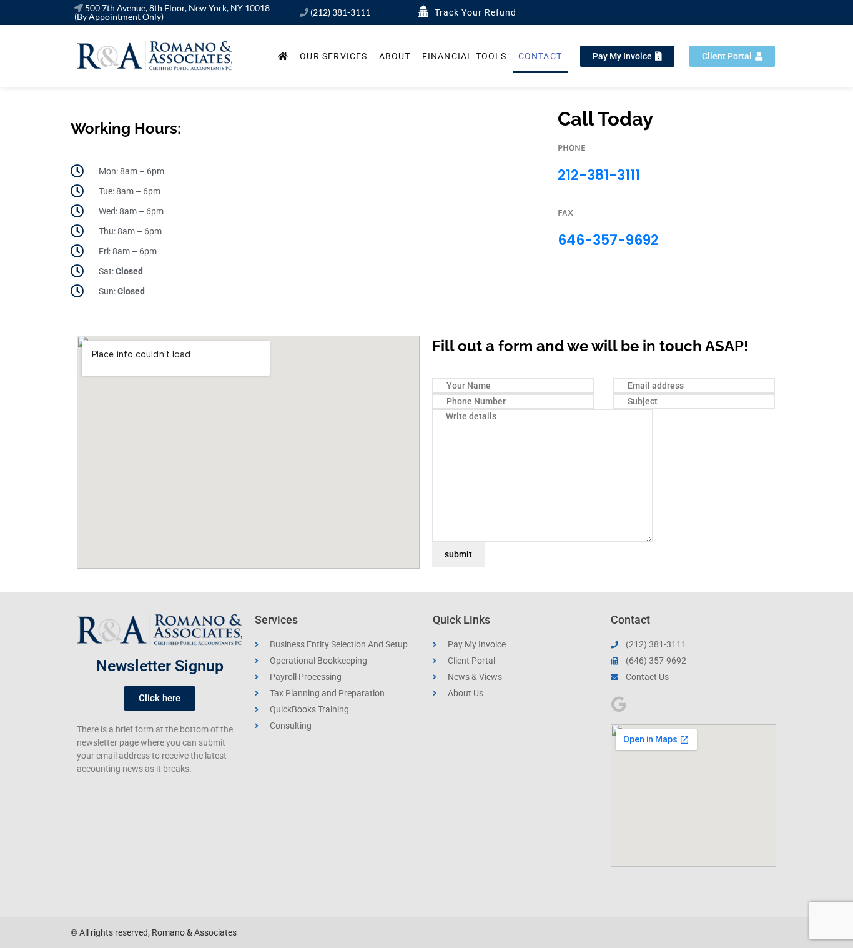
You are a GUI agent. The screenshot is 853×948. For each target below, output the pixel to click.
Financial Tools (464, 56)
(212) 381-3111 (340, 12)
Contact (540, 56)
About (395, 56)
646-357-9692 (608, 240)
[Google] (618, 704)
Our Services (333, 56)
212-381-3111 (599, 175)
